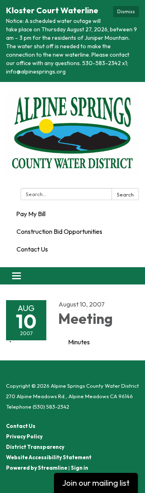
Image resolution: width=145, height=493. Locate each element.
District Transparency (35, 447)
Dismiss (126, 11)
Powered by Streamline (36, 467)
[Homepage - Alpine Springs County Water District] (72, 136)
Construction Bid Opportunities (59, 231)
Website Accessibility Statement (48, 457)
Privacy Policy (24, 436)
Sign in (79, 467)
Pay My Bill (31, 214)
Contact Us (32, 249)
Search (125, 194)
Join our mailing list (96, 483)
